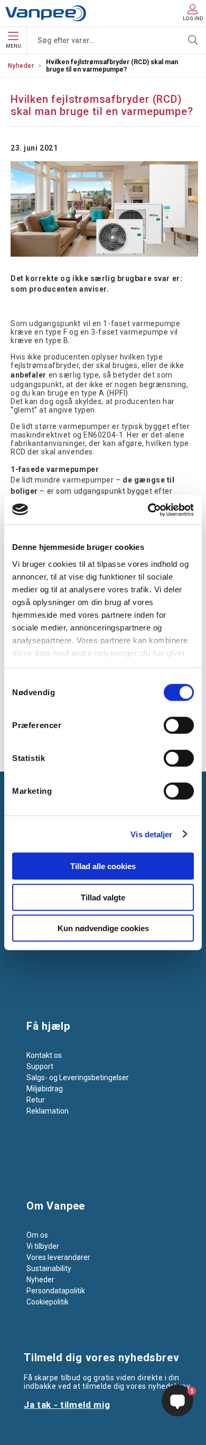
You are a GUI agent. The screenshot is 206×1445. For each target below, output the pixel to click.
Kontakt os (44, 1055)
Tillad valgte (103, 896)
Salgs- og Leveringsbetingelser (77, 1077)
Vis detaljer (151, 833)
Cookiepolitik (47, 1302)
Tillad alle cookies (103, 866)
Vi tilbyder (42, 1246)
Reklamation (47, 1111)
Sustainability (48, 1268)
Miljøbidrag (44, 1088)
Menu (13, 46)
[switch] (179, 725)
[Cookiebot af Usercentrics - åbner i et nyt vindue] (148, 509)
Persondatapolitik (55, 1290)
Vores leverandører (58, 1257)
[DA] (45, 13)
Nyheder (21, 65)
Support (39, 1066)
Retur (35, 1100)
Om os (37, 1235)
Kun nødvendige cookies (103, 928)
